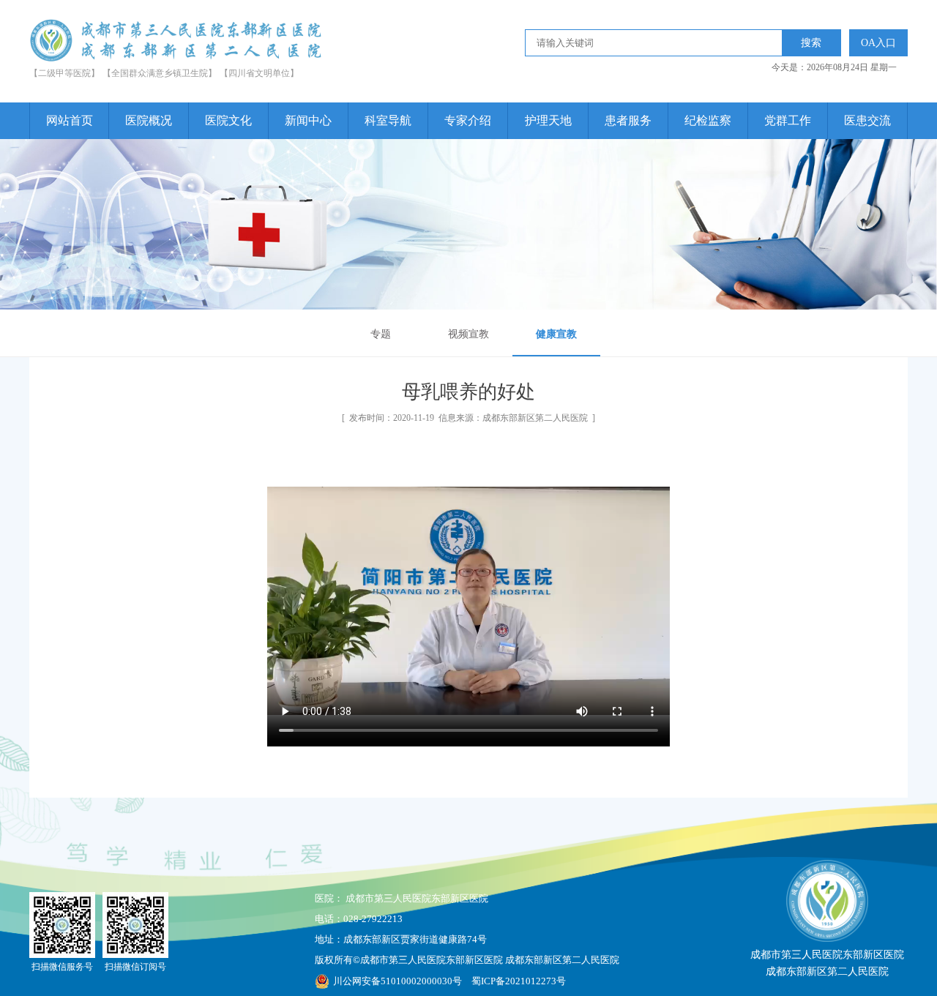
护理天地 (548, 120)
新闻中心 (308, 120)
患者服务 (628, 120)
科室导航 (388, 120)
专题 (380, 334)
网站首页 (69, 120)
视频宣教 (468, 334)
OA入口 (878, 42)
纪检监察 (707, 120)
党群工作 (787, 120)
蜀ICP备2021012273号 (518, 981)
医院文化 (228, 120)
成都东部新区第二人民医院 (535, 418)
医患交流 (867, 120)
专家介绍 (467, 120)
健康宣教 (556, 334)
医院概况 (148, 120)
